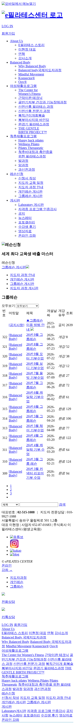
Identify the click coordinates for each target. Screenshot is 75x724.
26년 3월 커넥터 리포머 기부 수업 (35, 473)
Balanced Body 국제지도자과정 (24, 637)
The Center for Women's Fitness (23, 655)
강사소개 (25, 58)
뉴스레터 (25, 218)
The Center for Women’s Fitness (29, 92)
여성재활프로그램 (23, 86)
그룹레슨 (16, 586)
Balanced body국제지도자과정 (39, 70)
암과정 (23, 165)
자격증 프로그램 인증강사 (37, 209)
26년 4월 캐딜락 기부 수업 (35, 449)
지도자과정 (18, 577)
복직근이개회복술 (31, 115)
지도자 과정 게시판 (24, 288)
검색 (62, 504)
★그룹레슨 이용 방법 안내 (35, 325)
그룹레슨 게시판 (30, 196)
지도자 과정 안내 (30, 187)
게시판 (15, 200)
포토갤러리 (26, 222)
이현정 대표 (27, 49)
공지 (21, 213)
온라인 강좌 (27, 235)
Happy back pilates (31, 140)
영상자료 (25, 231)
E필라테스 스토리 (31, 45)
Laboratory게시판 (14, 711)
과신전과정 (26, 169)
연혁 (21, 54)
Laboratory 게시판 (31, 204)
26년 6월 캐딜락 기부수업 (35, 397)
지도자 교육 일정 (30, 182)
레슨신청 (16, 174)
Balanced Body (20, 62)
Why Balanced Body (32, 66)
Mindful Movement (31, 74)
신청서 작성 (27, 178)
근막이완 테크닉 (30, 98)
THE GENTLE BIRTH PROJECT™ (32, 130)
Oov (22, 82)
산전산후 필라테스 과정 (35, 106)
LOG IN (7, 26)
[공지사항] (16, 325)
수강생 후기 (27, 226)
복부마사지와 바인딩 (33, 120)
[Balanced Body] (15, 337)
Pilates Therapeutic (30, 148)
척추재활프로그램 (23, 136)
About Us (16, 41)
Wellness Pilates (28, 144)
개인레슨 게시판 (30, 191)
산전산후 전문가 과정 (34, 111)
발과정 (23, 160)
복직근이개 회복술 (59, 664)
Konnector (26, 78)
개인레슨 (16, 582)
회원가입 (8, 33)
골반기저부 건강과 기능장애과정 (42, 102)
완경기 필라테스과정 (33, 124)
